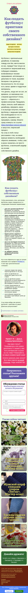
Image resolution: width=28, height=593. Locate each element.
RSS (2, 583)
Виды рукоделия (11, 44)
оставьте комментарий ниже (14, 355)
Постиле (13, 562)
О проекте (3, 579)
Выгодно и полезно (14, 46)
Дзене (14, 558)
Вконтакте (21, 558)
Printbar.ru (20, 261)
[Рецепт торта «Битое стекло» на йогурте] (14, 536)
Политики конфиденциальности (16, 408)
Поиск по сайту (4, 582)
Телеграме (17, 560)
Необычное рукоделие (14, 51)
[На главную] (14, 14)
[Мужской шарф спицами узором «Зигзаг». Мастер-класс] (14, 489)
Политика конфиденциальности (8, 577)
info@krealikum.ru (19, 571)
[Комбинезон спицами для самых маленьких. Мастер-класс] (14, 463)
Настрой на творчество (14, 49)
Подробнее (9, 591)
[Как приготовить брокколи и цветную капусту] (14, 437)
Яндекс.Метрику (13, 588)
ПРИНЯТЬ (19, 591)
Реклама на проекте (5, 580)
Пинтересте (8, 560)
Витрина (19, 44)
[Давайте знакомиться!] (14, 329)
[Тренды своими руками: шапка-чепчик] (14, 510)
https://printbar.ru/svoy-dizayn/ (13, 125)
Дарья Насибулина (18, 570)
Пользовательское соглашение (8, 575)
